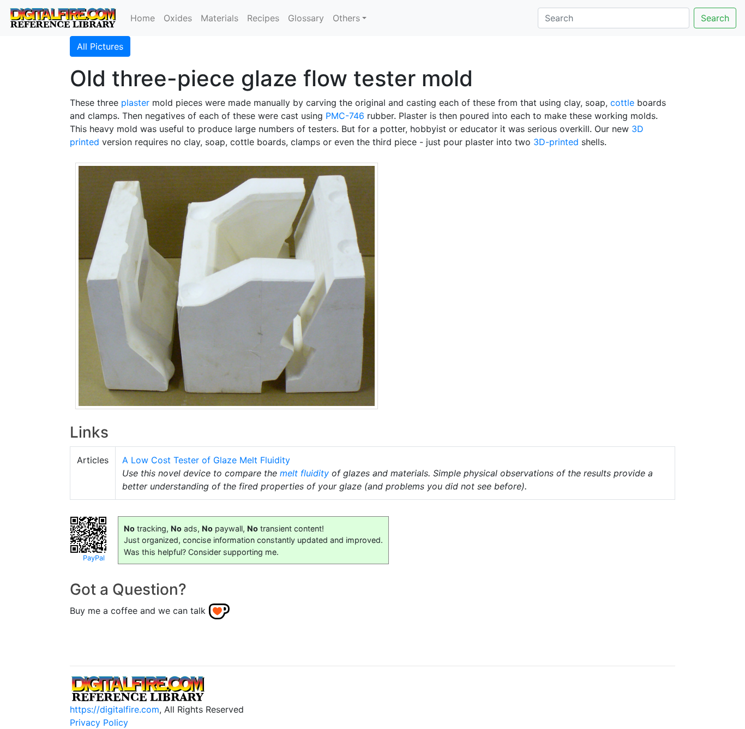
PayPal (94, 558)
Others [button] (346, 18)
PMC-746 (345, 115)
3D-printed (556, 141)
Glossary (306, 18)
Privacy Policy (99, 722)
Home (142, 18)
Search (715, 18)
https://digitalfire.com (114, 709)
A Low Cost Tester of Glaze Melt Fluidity (206, 460)
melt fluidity (304, 473)
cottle (622, 102)
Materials (219, 18)
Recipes (263, 18)
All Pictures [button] (100, 46)
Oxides (178, 18)
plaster (135, 102)
